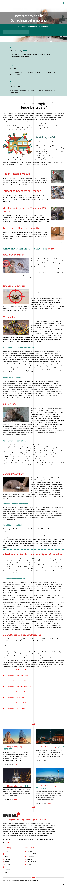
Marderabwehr (9, 859)
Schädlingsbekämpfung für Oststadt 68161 (14, 697)
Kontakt (29, 864)
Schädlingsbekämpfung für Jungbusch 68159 (15, 675)
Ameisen (7, 861)
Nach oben (62, 168)
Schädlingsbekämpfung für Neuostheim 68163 (15, 703)
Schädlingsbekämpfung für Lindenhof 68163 (15, 708)
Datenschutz (30, 856)
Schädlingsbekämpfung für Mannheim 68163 (15, 714)
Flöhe (6, 856)
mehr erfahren (8, 764)
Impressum (30, 859)
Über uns (29, 851)
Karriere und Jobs (32, 854)
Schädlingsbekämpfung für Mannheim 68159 (15, 681)
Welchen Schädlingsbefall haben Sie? (16, 32)
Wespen (7, 869)
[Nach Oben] (63, 884)
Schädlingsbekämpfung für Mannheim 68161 (15, 692)
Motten (7, 867)
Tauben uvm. (8, 872)
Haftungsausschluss (32, 861)
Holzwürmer (8, 864)
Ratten (7, 854)
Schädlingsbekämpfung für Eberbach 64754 (15, 670)
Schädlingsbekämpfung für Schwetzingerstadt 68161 (17, 686)
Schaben (7, 851)
